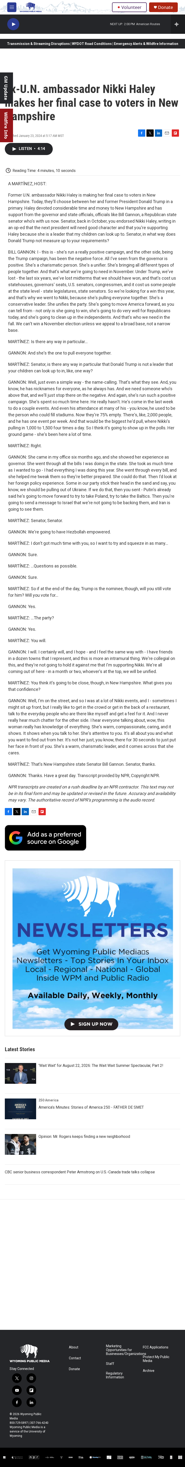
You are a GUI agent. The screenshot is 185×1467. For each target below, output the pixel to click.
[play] (13, 24)
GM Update (6, 88)
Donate (165, 7)
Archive (148, 1371)
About (73, 1347)
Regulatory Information (115, 1375)
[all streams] (178, 24)
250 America (49, 1100)
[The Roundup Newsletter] (92, 948)
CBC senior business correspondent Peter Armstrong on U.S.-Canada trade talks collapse (80, 1172)
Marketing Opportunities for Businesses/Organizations (122, 1350)
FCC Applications (155, 1347)
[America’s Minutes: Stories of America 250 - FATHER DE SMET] (20, 1108)
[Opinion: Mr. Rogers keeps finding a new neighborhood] (20, 1144)
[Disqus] (92, 1264)
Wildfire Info (6, 125)
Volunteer (131, 7)
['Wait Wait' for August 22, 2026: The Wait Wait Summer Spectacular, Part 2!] (20, 1073)
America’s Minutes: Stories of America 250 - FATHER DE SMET (91, 1107)
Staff (110, 1364)
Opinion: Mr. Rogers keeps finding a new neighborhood (84, 1136)
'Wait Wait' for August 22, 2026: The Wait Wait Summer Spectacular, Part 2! (101, 1065)
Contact (75, 1358)
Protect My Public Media (156, 1359)
